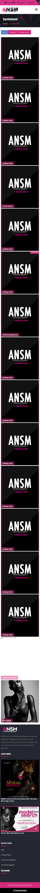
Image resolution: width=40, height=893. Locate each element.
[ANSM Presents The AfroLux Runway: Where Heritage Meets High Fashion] (20, 779)
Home (5, 24)
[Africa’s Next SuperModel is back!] (20, 819)
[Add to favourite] (37, 78)
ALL (4, 32)
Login (31, 3)
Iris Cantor (6, 720)
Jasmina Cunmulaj (9, 677)
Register (22, 3)
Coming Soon (7, 77)
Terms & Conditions (8, 860)
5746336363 (20, 890)
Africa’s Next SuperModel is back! (12, 833)
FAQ (2, 850)
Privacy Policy (6, 855)
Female (12, 32)
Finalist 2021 (24, 32)
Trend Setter (7, 206)
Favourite (10, 3)
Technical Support (8, 865)
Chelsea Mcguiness (10, 334)
